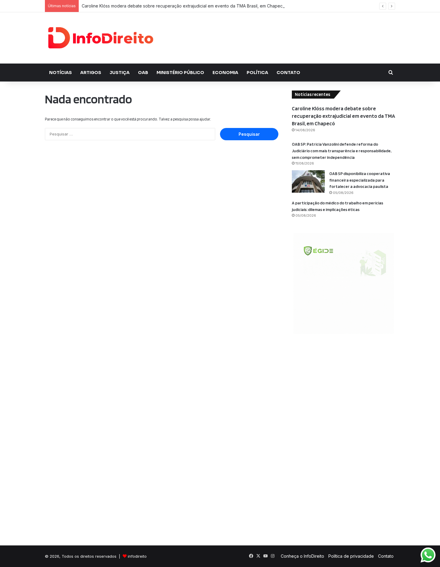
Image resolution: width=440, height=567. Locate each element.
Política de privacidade (351, 556)
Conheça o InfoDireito (302, 556)
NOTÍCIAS (60, 72)
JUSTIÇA (120, 72)
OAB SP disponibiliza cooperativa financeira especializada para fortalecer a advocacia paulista (359, 180)
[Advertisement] (280, 31)
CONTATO (288, 72)
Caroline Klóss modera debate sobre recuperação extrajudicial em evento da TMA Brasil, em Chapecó (183, 5)
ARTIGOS (90, 72)
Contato (386, 556)
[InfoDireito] (100, 38)
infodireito (137, 556)
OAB (143, 72)
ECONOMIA (225, 72)
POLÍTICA (257, 72)
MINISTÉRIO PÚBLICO (180, 72)
